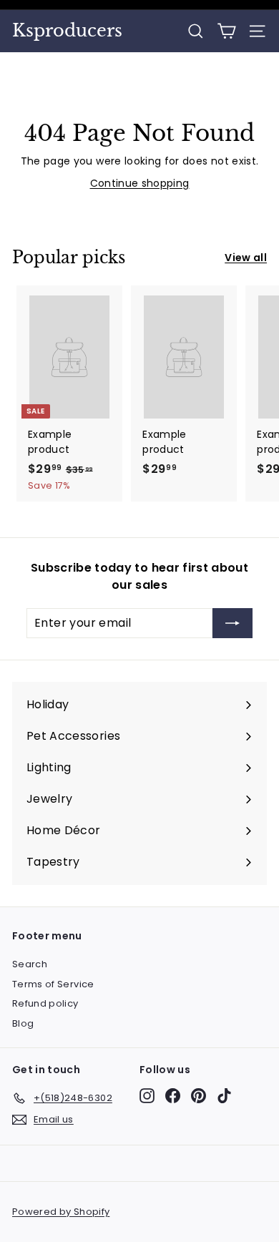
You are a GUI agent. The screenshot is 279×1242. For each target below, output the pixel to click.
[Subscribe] (232, 623)
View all (246, 257)
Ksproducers (67, 31)
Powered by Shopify (60, 1211)
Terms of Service (53, 984)
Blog (23, 1023)
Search (29, 964)
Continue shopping (140, 183)
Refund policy (45, 1003)
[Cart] (226, 31)
